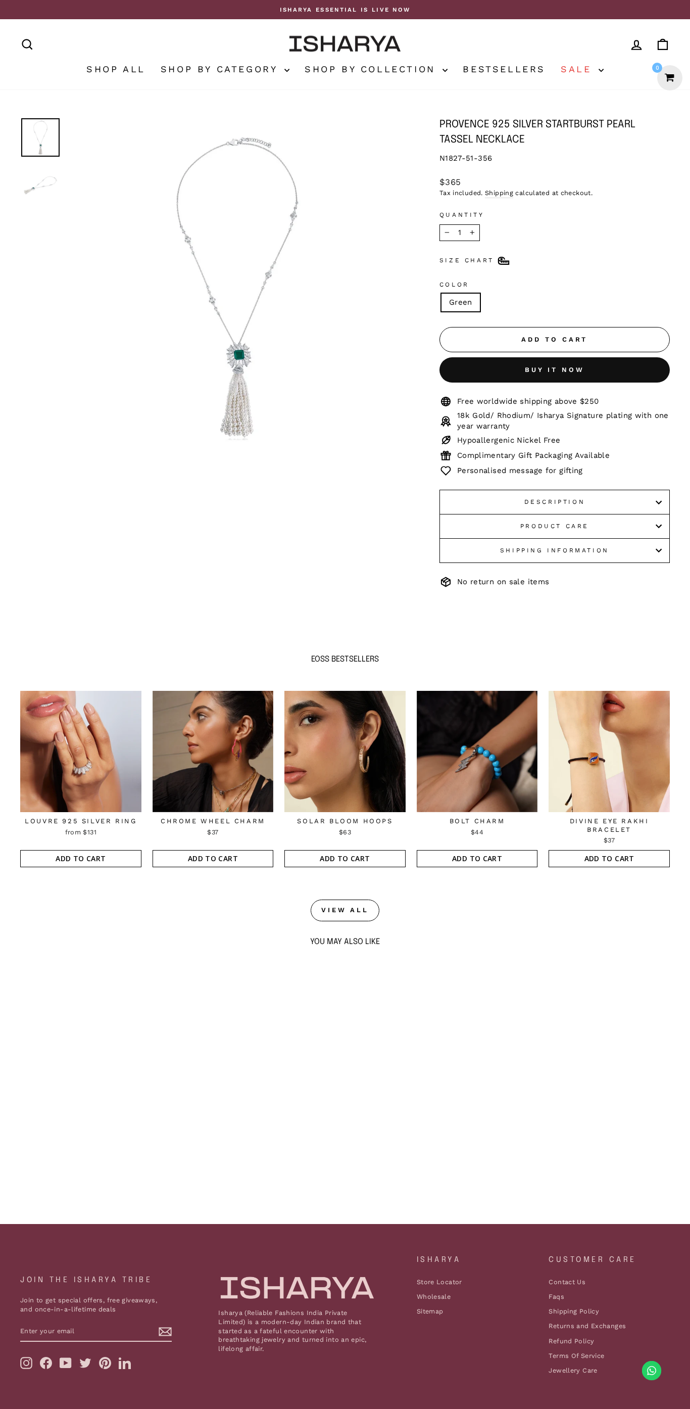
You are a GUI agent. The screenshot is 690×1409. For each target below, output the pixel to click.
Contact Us (567, 1282)
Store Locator (439, 1282)
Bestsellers (504, 69)
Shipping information (554, 550)
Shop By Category (221, 69)
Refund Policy (571, 1341)
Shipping (499, 193)
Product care (554, 526)
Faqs (556, 1296)
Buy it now (554, 369)
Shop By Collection (372, 69)
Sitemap (430, 1311)
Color (454, 284)
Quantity (461, 214)
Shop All (115, 69)
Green (460, 302)
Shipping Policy (574, 1311)
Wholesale (434, 1296)
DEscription (554, 501)
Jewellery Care (573, 1370)
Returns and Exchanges (587, 1326)
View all (345, 910)
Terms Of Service (576, 1355)
